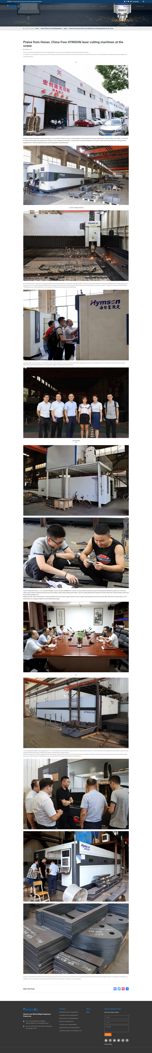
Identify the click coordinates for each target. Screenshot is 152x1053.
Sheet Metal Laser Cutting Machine (68, 1012)
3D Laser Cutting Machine (66, 1021)
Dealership (127, 6)
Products (71, 6)
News (93, 6)
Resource (104, 6)
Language (135, 1)
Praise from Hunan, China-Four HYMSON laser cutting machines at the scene (91, 28)
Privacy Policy (108, 1044)
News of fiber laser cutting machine (51, 28)
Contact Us (140, 6)
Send (108, 1034)
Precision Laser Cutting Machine (68, 1024)
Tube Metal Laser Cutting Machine (68, 1015)
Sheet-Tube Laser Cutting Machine (68, 1018)
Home (49, 6)
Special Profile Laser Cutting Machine (69, 1027)
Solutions (83, 6)
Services (115, 6)
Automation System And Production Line (70, 1030)
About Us (59, 6)
